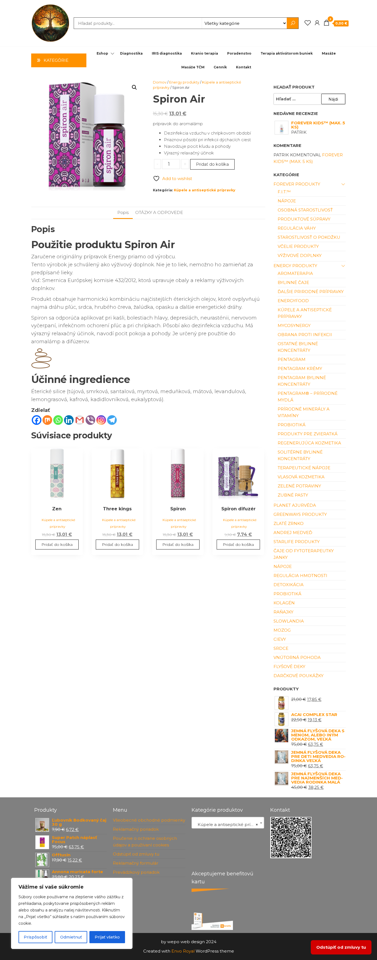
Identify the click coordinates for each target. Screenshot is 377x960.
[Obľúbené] (307, 22)
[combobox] (228, 822)
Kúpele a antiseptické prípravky (204, 190)
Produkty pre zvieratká (308, 433)
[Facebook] (36, 420)
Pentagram (292, 359)
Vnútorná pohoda (297, 657)
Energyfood (293, 300)
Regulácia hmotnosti (300, 575)
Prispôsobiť (35, 937)
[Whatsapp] (58, 420)
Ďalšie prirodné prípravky (311, 291)
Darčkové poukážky (298, 675)
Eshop (102, 53)
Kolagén (284, 602)
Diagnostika (131, 53)
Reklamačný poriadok (136, 829)
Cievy (280, 639)
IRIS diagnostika (167, 53)
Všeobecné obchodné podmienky (149, 820)
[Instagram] (101, 420)
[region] (71, 913)
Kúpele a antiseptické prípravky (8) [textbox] (228, 824)
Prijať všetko (107, 937)
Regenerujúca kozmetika (309, 443)
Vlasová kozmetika (301, 476)
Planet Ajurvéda (295, 505)
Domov (159, 82)
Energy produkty (184, 82)
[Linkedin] (69, 420)
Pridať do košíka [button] (57, 544)
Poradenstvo (239, 53)
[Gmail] (79, 420)
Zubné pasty (293, 495)
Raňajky (283, 612)
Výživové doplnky (300, 255)
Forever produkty (297, 184)
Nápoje (287, 200)
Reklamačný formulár (135, 863)
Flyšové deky (289, 666)
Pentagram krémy (300, 368)
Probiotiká (292, 424)
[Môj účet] (317, 22)
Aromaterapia (295, 273)
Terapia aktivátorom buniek (287, 53)
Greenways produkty (300, 514)
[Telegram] (112, 420)
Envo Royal (183, 951)
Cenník (220, 67)
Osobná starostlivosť (305, 210)
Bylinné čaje (293, 282)
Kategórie (56, 60)
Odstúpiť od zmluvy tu (136, 854)
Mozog (282, 630)
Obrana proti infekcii (305, 334)
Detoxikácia (289, 584)
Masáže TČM (193, 67)
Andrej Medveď (293, 532)
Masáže (329, 53)
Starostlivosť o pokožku (309, 237)
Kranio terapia (204, 53)
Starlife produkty (297, 541)
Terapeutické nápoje (304, 467)
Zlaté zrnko (289, 523)
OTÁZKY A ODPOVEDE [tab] (159, 212)
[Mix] (47, 420)
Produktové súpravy (304, 219)
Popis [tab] (123, 212)
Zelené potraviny (299, 486)
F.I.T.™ (284, 191)
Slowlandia (289, 621)
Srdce (281, 648)
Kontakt (243, 67)
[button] (134, 87)
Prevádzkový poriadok (136, 872)
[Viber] (90, 420)
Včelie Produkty (298, 246)
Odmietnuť (71, 937)
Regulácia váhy (297, 228)
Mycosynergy (294, 325)
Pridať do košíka (212, 164)
